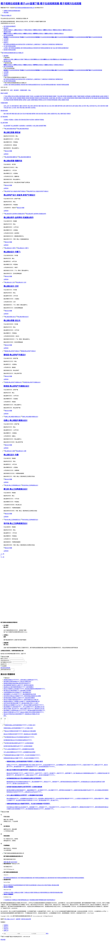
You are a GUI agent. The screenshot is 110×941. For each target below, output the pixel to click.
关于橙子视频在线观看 (10, 46)
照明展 (40, 99)
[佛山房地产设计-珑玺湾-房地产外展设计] (26, 191)
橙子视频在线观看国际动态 (11, 44)
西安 (80, 105)
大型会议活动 (40, 885)
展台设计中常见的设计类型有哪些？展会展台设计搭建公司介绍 (22, 714)
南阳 (29, 107)
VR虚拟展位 (28, 125)
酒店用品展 (22, 96)
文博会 (59, 99)
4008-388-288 (7, 862)
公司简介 (6, 48)
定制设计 (6, 927)
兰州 (82, 105)
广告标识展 (59, 96)
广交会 (5, 96)
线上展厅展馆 (4, 122)
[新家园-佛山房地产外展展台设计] (22, 382)
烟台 (23, 107)
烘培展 (67, 99)
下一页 (2, 557)
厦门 (15, 107)
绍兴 (10, 107)
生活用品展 (87, 96)
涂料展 (14, 98)
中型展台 (11, 119)
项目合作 (6, 928)
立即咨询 (6, 210)
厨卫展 (40, 98)
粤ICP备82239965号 (9, 919)
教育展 (72, 98)
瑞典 (61, 113)
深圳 (13, 105)
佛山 (29, 90)
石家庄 (76, 105)
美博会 (17, 96)
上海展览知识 (36, 44)
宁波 (5, 107)
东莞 (90, 105)
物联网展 (16, 99)
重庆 (21, 105)
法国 (18, 113)
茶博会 (84, 98)
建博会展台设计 (25, 900)
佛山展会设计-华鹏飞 (12, 252)
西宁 (85, 105)
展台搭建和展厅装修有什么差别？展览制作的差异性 (19, 685)
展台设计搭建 (8, 59)
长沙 (48, 105)
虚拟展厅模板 (42, 125)
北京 (5, 105)
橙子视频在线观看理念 (15, 48)
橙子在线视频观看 (8, 35)
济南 (45, 105)
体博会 (59, 98)
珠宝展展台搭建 (34, 900)
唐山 (34, 107)
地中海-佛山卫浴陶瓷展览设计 (16, 523)
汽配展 (10, 98)
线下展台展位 (4, 116)
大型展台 (6, 119)
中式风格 (31, 119)
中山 (96, 105)
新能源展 (31, 98)
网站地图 (6, 12)
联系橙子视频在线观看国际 (77, 877)
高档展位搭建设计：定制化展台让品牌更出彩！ (21, 679)
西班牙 (65, 113)
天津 (23, 105)
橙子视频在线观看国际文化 (40, 877)
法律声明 (18, 919)
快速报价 (6, 925)
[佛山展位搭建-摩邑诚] (16, 128)
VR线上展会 (35, 125)
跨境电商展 (54, 99)
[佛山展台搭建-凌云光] (16, 316)
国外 (5, 113)
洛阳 (26, 107)
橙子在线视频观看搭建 (11, 37)
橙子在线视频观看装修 (17, 885)
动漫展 (32, 99)
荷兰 (56, 113)
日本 (21, 113)
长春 (67, 105)
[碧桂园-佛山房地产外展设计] (20, 351)
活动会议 (6, 40)
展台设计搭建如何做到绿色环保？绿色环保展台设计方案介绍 (21, 699)
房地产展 (42, 96)
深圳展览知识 (51, 44)
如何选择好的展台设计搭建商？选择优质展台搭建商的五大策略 (22, 696)
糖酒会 (36, 99)
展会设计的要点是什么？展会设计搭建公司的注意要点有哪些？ (24, 712)
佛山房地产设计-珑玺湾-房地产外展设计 (19, 195)
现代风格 (21, 119)
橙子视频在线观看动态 (27, 48)
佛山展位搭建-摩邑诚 (12, 132)
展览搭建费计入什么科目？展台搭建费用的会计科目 (20, 694)
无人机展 (63, 98)
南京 (32, 105)
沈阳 (64, 105)
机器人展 (54, 98)
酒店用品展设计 (51, 900)
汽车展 (31, 96)
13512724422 (14, 862)
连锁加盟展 (69, 96)
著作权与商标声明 (26, 919)
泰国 (30, 113)
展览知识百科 (21, 44)
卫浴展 (50, 98)
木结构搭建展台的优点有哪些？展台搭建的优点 (17, 692)
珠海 (93, 105)
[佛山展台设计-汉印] (15, 282)
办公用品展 (7, 99)
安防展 (64, 96)
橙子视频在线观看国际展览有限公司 (24, 7)
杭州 (37, 105)
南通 (107, 105)
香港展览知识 (59, 44)
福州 (40, 105)
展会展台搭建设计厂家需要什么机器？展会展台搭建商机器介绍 (22, 701)
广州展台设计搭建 (28, 892)
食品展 (95, 98)
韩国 (27, 113)
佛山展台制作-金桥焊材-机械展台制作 (19, 217)
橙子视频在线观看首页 (10, 26)
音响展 (27, 98)
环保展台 (41, 119)
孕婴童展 (18, 98)
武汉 (50, 105)
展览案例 (6, 28)
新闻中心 (6, 42)
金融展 (63, 99)
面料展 (97, 96)
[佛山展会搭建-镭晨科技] (17, 157)
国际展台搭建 (7, 31)
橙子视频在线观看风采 (44, 48)
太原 (73, 105)
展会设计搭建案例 (8, 894)
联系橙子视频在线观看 (10, 49)
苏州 (99, 105)
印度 (37, 113)
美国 (7, 113)
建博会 (20, 99)
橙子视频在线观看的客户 (62, 48)
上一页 (2, 554)
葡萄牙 (69, 113)
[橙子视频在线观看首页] (12, 52)
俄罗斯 (33, 113)
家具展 (68, 98)
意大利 (24, 113)
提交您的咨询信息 (5, 667)
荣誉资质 (35, 48)
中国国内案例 (23, 90)
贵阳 (61, 105)
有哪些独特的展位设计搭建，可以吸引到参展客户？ (29, 803)
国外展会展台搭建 (58, 892)
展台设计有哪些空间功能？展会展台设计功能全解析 (26, 770)
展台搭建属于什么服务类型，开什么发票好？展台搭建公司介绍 (24, 706)
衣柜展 (105, 96)
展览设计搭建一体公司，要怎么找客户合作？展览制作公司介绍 (24, 708)
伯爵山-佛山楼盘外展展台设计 (16, 420)
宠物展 (76, 98)
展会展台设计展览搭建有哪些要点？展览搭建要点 (19, 687)
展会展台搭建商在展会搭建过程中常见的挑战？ (17, 683)
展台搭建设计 (8, 30)
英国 (15, 113)
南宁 (26, 105)
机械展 (54, 96)
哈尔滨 (70, 105)
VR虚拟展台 (22, 125)
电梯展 (80, 98)
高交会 (13, 96)
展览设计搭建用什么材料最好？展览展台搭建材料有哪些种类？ (24, 688)
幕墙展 (23, 98)
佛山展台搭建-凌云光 (12, 320)
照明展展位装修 (42, 900)
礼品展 (28, 99)
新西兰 (45, 113)
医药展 (46, 96)
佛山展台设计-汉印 (11, 286)
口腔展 (74, 96)
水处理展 (93, 96)
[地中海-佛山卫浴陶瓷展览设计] (21, 519)
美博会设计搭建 (16, 900)
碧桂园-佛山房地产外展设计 (15, 355)
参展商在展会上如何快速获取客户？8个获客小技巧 (25, 761)
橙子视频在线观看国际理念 (25, 877)
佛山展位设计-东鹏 (11, 455)
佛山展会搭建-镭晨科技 (13, 161)
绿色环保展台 (47, 885)
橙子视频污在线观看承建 (30, 885)
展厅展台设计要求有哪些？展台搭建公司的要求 (17, 690)
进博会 (9, 96)
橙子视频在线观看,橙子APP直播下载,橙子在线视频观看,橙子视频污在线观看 (41, 3)
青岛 (21, 107)
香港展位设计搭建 (48, 892)
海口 (29, 105)
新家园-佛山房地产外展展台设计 (16, 386)
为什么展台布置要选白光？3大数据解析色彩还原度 (25, 795)
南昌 (42, 105)
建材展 (87, 98)
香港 (15, 105)
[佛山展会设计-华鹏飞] (16, 248)
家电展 (36, 98)
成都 (56, 105)
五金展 (101, 96)
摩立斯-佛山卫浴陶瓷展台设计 (16, 489)
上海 (7, 105)
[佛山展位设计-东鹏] (15, 451)
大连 (32, 107)
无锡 (101, 105)
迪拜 (10, 113)
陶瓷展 (82, 96)
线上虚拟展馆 (14, 125)
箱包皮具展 (45, 98)
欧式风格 (26, 119)
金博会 (24, 99)
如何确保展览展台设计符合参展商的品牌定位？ (24, 778)
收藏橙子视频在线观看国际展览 (12, 10)
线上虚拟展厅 (7, 125)
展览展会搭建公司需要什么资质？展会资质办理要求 (19, 697)
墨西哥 (53, 113)
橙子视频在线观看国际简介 (11, 877)
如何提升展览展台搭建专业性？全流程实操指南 (24, 787)
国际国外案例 (4, 110)
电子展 (91, 98)
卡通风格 (36, 119)
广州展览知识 (44, 44)
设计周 (44, 99)
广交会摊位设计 (8, 900)
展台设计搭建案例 (8, 887)
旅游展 (11, 99)
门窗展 (78, 96)
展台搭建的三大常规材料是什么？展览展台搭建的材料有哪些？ (24, 710)
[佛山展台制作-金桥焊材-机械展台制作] (25, 213)
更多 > (5, 715)
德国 (13, 113)
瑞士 (59, 113)
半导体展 (48, 99)
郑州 (53, 105)
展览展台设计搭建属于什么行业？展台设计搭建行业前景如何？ (24, 705)
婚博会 (107, 98)
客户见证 (53, 48)
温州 (7, 107)
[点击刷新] (4, 666)
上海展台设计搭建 (18, 892)
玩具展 (27, 96)
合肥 (34, 105)
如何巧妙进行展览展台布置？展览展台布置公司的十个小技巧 (21, 703)
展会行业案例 (4, 93)
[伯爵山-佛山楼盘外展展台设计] (21, 416)
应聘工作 (6, 930)
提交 (47, 933)
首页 (11, 90)
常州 (104, 105)
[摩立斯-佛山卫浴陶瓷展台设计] (21, 485)
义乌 (13, 107)
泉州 (18, 107)
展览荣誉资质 (51, 877)
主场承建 (6, 39)
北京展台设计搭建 (8, 892)
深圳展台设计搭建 (38, 892)
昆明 (58, 105)
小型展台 (16, 119)
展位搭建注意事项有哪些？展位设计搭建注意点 (17, 681)
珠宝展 (99, 98)
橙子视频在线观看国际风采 (62, 877)
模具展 (103, 98)
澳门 (18, 105)
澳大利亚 (40, 113)
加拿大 (49, 113)
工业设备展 (36, 96)
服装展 (50, 96)
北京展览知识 (29, 44)
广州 (10, 105)
